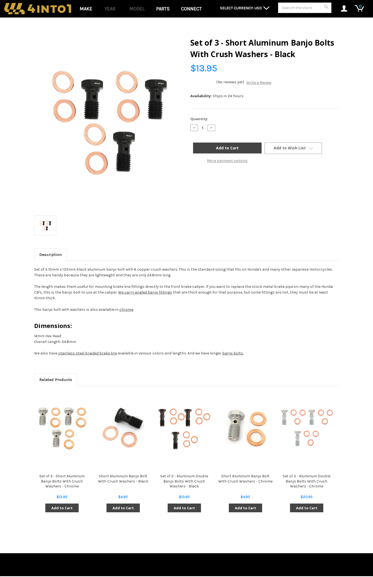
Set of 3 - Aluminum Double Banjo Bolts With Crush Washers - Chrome (306, 481)
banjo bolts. (233, 353)
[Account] (341, 8)
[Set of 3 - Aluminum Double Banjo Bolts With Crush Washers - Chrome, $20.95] (306, 428)
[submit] (326, 8)
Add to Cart (62, 507)
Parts (163, 9)
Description (50, 254)
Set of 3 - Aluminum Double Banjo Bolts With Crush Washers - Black (184, 481)
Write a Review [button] (258, 82)
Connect (191, 9)
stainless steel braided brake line (87, 353)
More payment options (227, 160)
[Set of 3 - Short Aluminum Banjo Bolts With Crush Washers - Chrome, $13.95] (62, 428)
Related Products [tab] (55, 379)
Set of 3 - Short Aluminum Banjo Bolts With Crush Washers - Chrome (62, 481)
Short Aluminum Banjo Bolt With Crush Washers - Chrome (245, 478)
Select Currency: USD (241, 8)
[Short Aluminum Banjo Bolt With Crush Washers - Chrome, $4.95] (245, 428)
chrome (126, 309)
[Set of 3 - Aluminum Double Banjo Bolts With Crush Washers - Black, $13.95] (184, 428)
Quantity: (199, 118)
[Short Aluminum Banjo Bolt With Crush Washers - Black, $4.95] (123, 428)
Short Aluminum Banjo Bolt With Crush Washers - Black (123, 478)
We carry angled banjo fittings (145, 292)
